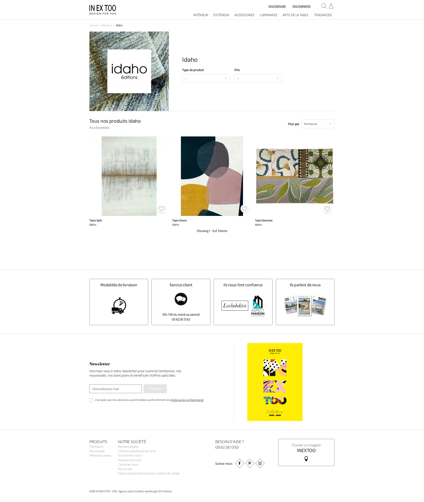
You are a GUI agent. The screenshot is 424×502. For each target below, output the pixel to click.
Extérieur (221, 14)
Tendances (323, 14)
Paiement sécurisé (129, 460)
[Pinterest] (249, 463)
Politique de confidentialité (187, 400)
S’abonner (155, 389)
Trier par (293, 123)
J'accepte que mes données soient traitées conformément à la (149, 400)
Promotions (96, 446)
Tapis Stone (179, 220)
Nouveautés (97, 451)
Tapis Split (95, 220)
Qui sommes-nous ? (130, 455)
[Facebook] (239, 463)
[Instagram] (260, 463)
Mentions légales (128, 446)
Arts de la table (296, 14)
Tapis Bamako (264, 220)
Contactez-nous (128, 464)
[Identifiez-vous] (331, 6)
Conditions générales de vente (137, 451)
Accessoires (245, 14)
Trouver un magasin (306, 447)
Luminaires (268, 14)
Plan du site (125, 468)
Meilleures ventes (100, 455)
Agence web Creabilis (131, 491)
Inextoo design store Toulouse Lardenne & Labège (149, 473)
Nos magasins (301, 5)
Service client (181, 285)
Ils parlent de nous (305, 285)
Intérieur (200, 14)
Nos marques (277, 5)
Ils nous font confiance (243, 285)
